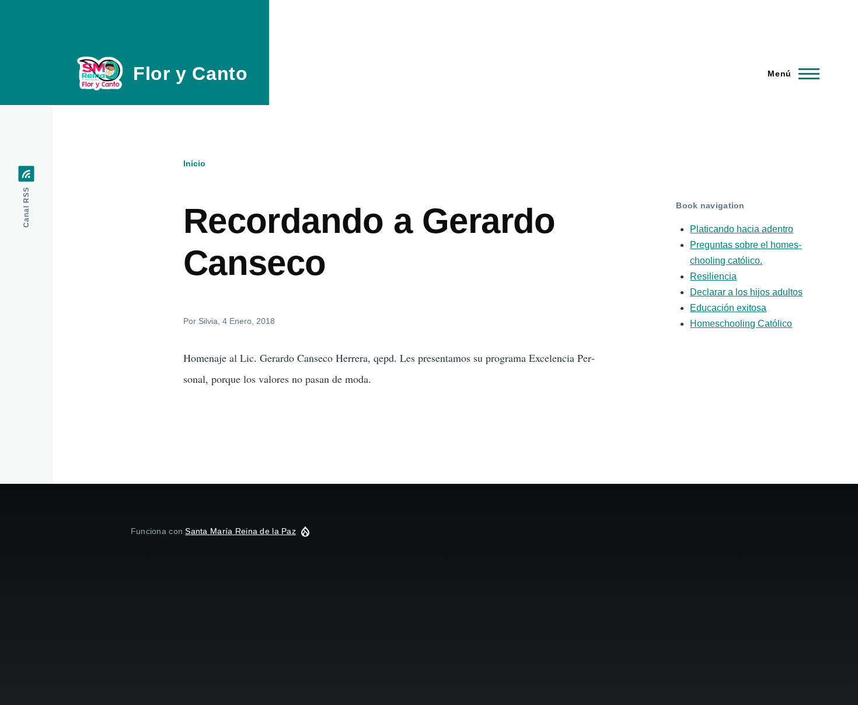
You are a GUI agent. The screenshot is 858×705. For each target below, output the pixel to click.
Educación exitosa (728, 308)
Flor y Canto (190, 73)
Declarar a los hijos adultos (746, 292)
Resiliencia (713, 276)
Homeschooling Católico (741, 324)
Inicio (194, 163)
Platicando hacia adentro (741, 229)
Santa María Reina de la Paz (240, 531)
